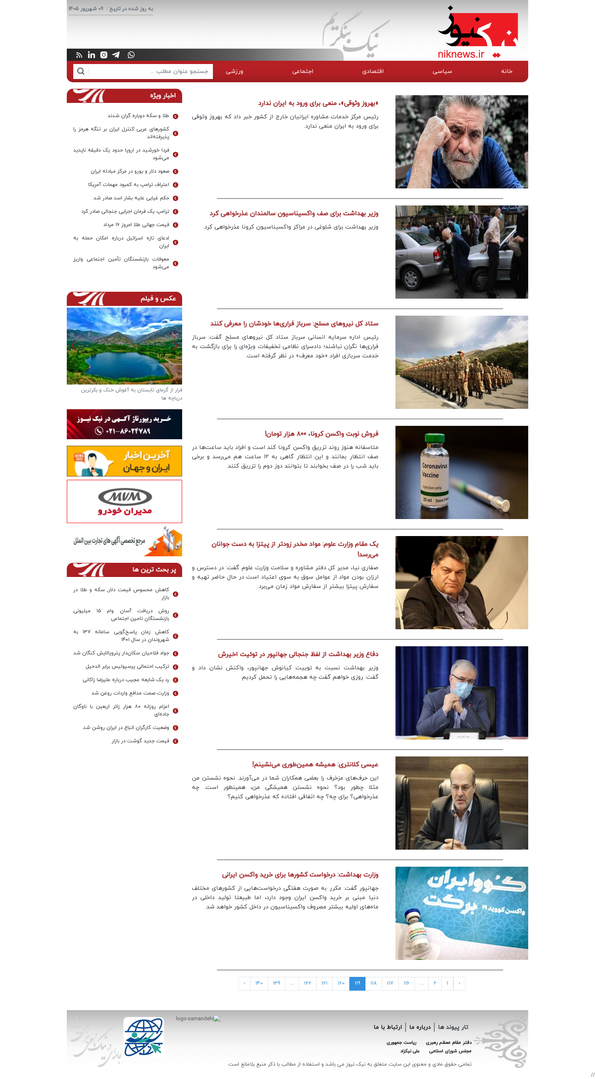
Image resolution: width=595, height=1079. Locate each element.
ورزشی (234, 71)
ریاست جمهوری (401, 1042)
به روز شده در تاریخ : (129, 9)
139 (276, 983)
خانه (506, 71)
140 (259, 983)
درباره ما (420, 1027)
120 (341, 983)
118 (373, 983)
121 (324, 983)
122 (307, 983)
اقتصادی (373, 71)
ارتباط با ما (388, 1027)
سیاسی (442, 71)
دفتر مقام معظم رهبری (449, 1042)
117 (390, 983)
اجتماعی (302, 71)
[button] (74, 345)
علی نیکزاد (410, 1051)
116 (407, 983)
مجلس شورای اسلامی (450, 1051)
